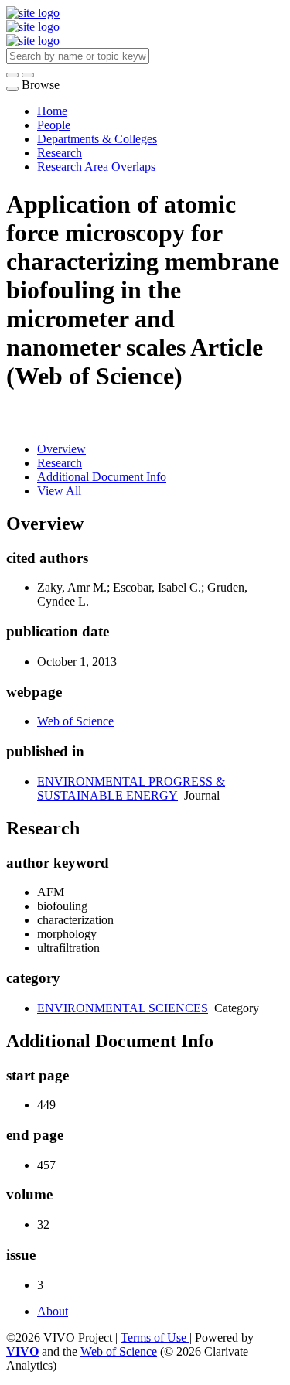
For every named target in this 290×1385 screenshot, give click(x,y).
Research (59, 152)
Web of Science (75, 721)
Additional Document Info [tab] (101, 476)
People (53, 124)
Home (52, 111)
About (52, 1311)
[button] (12, 75)
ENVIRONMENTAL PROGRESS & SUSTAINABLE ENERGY (131, 788)
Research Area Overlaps (96, 166)
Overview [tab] (61, 448)
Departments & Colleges (97, 138)
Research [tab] (59, 462)
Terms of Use (155, 1337)
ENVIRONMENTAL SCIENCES (122, 1008)
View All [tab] (59, 490)
